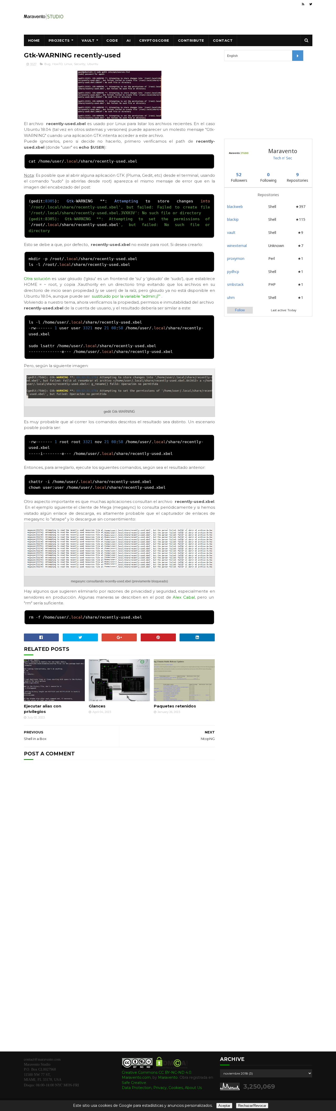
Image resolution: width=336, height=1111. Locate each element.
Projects (59, 40)
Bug (47, 64)
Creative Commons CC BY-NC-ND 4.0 (156, 1072)
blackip (233, 219)
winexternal (237, 245)
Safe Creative (134, 1082)
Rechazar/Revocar (252, 1106)
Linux (68, 64)
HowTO (57, 64)
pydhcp (233, 271)
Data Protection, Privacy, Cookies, (153, 1087)
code (112, 40)
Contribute (191, 40)
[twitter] (310, 4)
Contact (223, 40)
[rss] (303, 4)
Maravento (168, 1077)
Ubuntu (92, 64)
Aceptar (224, 1106)
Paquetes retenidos (175, 706)
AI (128, 40)
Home (34, 40)
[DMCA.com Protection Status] (172, 1067)
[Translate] (297, 55)
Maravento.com (136, 1077)
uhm (231, 297)
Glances (97, 706)
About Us (193, 1087)
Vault (88, 40)
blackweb (235, 206)
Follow (240, 310)
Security (79, 64)
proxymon (235, 258)
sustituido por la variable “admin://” (126, 296)
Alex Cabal (184, 597)
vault (231, 232)
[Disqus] (119, 834)
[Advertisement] (263, 99)
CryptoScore (154, 40)
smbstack (235, 284)
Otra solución (37, 278)
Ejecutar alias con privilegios (42, 709)
